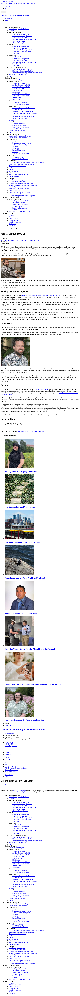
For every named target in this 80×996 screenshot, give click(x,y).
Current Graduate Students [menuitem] (17, 131)
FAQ (10, 935)
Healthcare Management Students (22, 839)
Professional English (15, 962)
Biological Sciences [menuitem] (18, 88)
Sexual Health (16, 865)
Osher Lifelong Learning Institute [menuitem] (19, 174)
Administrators (17, 974)
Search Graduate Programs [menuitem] (17, 80)
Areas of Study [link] (13, 139)
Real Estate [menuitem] (15, 53)
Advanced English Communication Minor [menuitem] (21, 183)
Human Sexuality (17, 877)
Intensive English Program (17, 948)
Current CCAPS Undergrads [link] (17, 67)
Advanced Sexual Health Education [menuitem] (23, 108)
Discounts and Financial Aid (17, 934)
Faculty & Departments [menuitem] (19, 208)
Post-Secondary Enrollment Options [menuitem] (20, 211)
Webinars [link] (11, 155)
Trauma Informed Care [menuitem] (19, 118)
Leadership (15, 914)
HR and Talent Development (21, 913)
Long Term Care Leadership (21, 863)
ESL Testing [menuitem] (12, 187)
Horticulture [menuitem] (16, 92)
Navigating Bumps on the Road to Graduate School (25, 720)
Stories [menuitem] (11, 76)
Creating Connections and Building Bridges (22, 542)
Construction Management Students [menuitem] (23, 69)
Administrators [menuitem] (17, 206)
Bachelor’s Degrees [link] (15, 32)
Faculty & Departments (19, 976)
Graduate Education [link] (11, 78)
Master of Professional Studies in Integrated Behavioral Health (20, 240)
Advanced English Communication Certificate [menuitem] (23, 185)
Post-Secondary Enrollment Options (20, 979)
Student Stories (13, 986)
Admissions (12, 798)
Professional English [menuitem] (15, 194)
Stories (11, 844)
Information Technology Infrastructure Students (27, 841)
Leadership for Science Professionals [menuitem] (23, 111)
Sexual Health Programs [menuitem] (19, 129)
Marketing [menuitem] (15, 148)
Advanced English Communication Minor (21, 951)
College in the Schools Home (21, 969)
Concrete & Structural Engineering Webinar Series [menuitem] (28, 162)
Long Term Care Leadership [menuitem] (21, 95)
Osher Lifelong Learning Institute (19, 942)
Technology (16, 920)
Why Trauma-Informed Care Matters (20, 507)
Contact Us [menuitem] (12, 224)
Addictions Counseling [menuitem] (19, 83)
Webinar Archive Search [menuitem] (20, 159)
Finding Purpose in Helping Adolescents (21, 471)
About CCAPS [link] (9, 213)
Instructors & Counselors (20, 972)
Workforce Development (12, 939)
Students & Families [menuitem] (18, 203)
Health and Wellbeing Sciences (22, 804)
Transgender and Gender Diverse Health (24, 884)
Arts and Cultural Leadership (21, 855)
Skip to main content (7, 1)
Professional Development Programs (20, 904)
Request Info (9, 19)
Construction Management (20, 802)
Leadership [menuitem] (15, 146)
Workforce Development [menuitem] (12, 171)
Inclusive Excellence (11, 766)
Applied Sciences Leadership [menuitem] (21, 85)
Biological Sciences (18, 856)
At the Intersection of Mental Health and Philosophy (25, 578)
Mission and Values (15, 985)
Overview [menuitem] (12, 215)
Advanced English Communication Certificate (23, 953)
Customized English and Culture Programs (22, 963)
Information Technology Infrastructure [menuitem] (24, 39)
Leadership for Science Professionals (23, 879)
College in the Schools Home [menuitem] (21, 201)
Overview (12, 983)
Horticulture (16, 860)
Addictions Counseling (19, 851)
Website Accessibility (11, 770)
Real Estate (15, 821)
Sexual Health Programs (19, 897)
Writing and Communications (21, 921)
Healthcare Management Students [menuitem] (22, 71)
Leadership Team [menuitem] (14, 220)
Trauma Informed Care (19, 886)
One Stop (8, 7)
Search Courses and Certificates (18, 906)
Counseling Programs (19, 893)
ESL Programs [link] (9, 178)
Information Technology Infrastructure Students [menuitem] (27, 73)
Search (4, 12)
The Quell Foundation (41, 389)
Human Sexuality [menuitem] (17, 109)
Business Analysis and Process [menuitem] (21, 143)
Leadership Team (14, 988)
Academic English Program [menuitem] (17, 181)
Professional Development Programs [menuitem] (20, 136)
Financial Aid (9, 763)
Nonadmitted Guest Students (17, 842)
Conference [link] (12, 160)
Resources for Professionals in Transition (21, 932)
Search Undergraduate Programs (19, 797)
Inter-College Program (19, 809)
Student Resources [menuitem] (14, 190)
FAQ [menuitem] (10, 167)
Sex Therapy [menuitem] (16, 99)
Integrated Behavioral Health (21, 862)
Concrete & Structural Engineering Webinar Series (28, 930)
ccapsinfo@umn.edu (11, 746)
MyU (6, 8)
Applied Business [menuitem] (17, 57)
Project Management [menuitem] (18, 150)
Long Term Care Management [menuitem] (21, 51)
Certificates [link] (12, 55)
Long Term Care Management (21, 819)
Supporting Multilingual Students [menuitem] (19, 188)
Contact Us (12, 992)
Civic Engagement (18, 858)
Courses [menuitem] (11, 120)
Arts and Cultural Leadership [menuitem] (21, 87)
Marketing (15, 916)
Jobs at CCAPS (13, 993)
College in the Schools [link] (15, 199)
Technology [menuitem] (16, 152)
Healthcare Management (20, 805)
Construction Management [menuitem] (20, 34)
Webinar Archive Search (20, 927)
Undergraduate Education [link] (12, 27)
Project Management (18, 918)
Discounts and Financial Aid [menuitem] (17, 166)
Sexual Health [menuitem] (16, 97)
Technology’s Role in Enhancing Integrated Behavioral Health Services (33, 684)
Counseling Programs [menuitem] (19, 125)
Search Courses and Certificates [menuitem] (18, 138)
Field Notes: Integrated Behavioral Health (21, 613)
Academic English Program (17, 949)
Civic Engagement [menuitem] (18, 90)
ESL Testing (12, 955)
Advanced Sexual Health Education (23, 876)
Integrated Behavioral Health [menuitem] (21, 94)
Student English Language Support (19, 960)
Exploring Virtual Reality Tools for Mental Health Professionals (30, 649)
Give (6, 20)
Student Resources (14, 958)
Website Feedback (10, 771)
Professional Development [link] (13, 134)
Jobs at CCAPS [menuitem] (13, 225)
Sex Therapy (16, 867)
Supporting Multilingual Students (19, 956)
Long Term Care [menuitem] (17, 64)
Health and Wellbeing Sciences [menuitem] (22, 36)
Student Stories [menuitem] (13, 218)
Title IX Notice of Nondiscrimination (16, 768)
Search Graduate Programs (17, 848)
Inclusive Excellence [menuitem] (15, 222)
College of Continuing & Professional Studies (15, 15)
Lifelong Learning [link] (10, 173)
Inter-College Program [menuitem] (19, 41)
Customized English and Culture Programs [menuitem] (22, 196)
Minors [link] (11, 44)
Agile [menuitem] (14, 141)
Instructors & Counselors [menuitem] (20, 204)
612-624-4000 (9, 742)
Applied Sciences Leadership (21, 853)
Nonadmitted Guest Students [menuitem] (17, 74)
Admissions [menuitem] (12, 30)
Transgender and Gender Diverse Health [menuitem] (24, 116)
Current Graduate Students (17, 899)
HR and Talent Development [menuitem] (21, 145)
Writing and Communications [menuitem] (21, 153)
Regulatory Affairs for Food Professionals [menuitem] (25, 113)
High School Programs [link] (12, 197)
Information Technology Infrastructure (24, 807)
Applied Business (17, 825)
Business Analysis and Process (21, 911)
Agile (14, 909)
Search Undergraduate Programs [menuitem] (19, 29)
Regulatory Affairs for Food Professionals (25, 881)
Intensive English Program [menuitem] (17, 180)
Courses (11, 888)
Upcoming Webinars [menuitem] (18, 157)
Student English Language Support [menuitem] (19, 192)
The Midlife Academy (15, 944)
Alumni (7, 764)
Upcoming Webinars (18, 925)
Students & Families (18, 971)
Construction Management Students (23, 837)
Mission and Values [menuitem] (15, 217)
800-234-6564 (9, 744)
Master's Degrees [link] (14, 81)
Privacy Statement (5, 792)
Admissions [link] (12, 122)
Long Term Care (17, 832)
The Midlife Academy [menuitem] (15, 176)
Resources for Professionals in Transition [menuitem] (21, 164)
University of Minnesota (19, 790)
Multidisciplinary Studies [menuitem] (20, 43)
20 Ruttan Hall (9, 734)
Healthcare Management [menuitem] (20, 37)
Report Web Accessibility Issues (19, 792)
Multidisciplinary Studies (20, 811)
